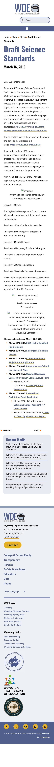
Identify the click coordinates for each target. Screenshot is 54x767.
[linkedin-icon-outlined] (35, 725)
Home (7, 37)
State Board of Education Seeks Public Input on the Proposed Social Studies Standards (24, 447)
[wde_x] (15, 725)
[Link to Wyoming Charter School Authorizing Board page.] (27, 707)
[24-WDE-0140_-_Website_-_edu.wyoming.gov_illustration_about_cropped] (14, 513)
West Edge (46, 737)
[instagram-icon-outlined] (44, 725)
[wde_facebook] (6, 725)
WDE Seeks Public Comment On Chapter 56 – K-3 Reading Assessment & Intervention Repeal (26, 477)
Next (36, 430)
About (15, 37)
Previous (7, 430)
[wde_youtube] (25, 725)
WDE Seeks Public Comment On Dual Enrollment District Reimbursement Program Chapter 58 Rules (23, 466)
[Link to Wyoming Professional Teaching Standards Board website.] (27, 662)
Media (23, 37)
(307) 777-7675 (11, 537)
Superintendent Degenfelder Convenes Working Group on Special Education (24, 486)
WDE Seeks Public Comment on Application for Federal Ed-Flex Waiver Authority (26, 456)
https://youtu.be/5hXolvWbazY (25, 144)
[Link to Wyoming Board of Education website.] (27, 685)
